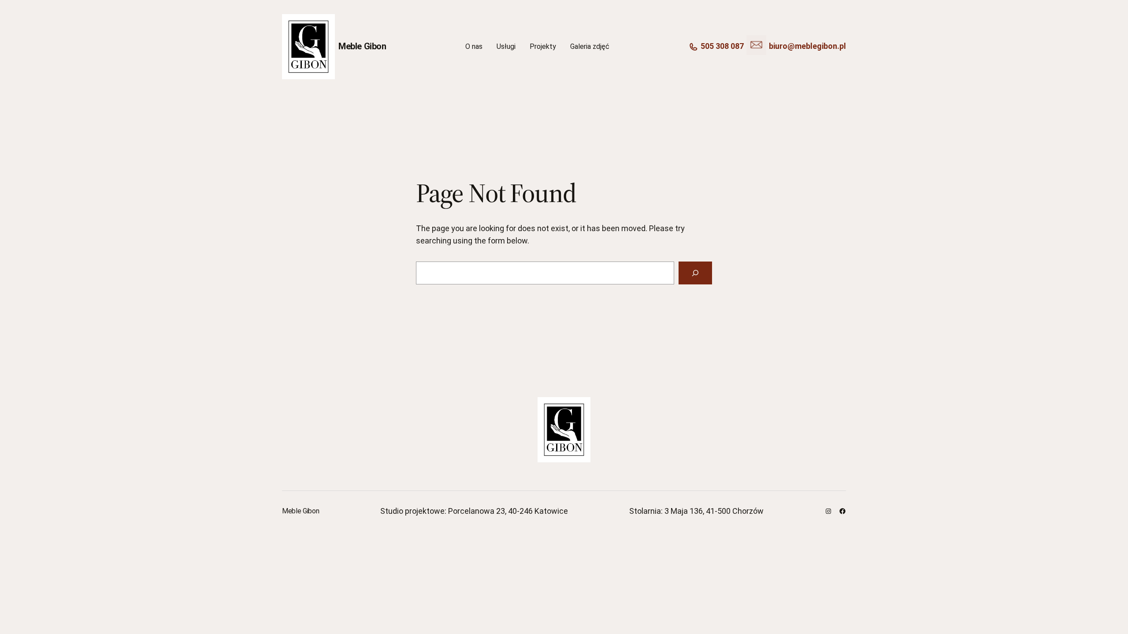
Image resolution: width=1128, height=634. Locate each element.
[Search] (695, 273)
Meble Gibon (362, 46)
